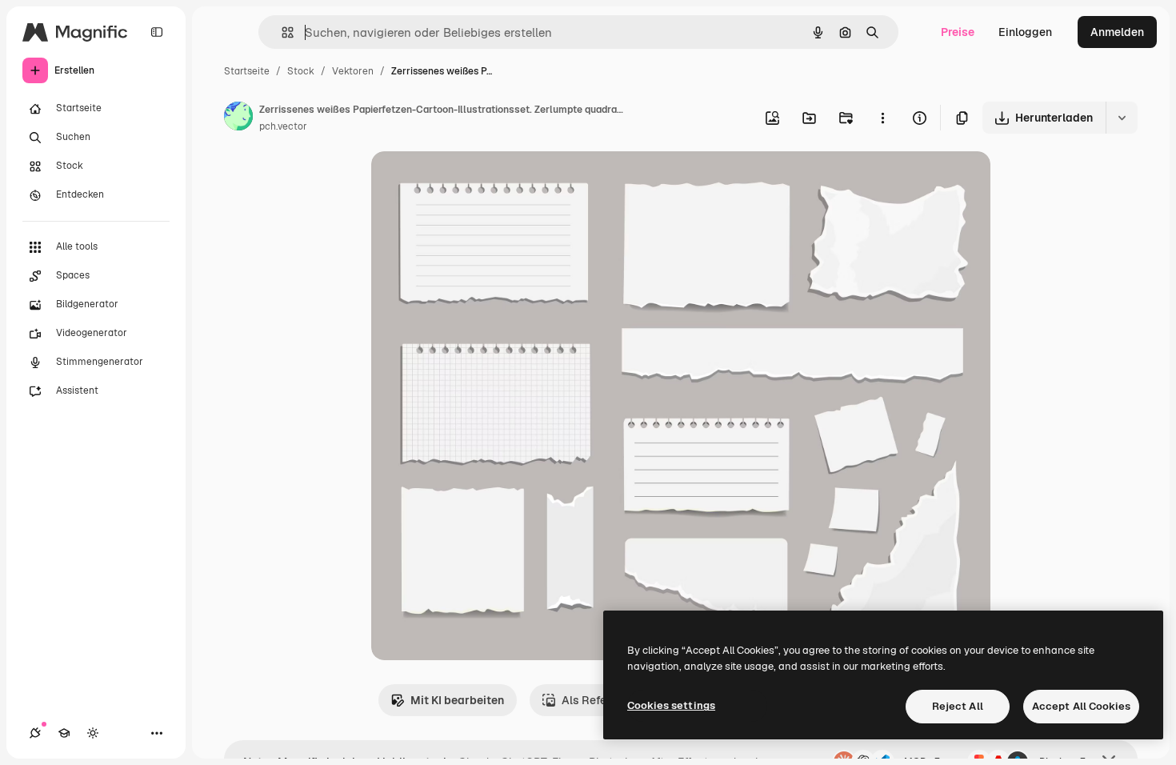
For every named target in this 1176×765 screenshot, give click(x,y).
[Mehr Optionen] (882, 118)
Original (473, 182)
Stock (300, 71)
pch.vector (283, 126)
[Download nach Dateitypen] (1122, 118)
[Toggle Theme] (93, 733)
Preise (957, 32)
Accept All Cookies (1081, 706)
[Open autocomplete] (281, 32)
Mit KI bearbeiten (457, 700)
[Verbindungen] (35, 733)
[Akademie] (64, 733)
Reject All (957, 706)
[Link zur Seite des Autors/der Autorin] (238, 118)
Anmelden (1117, 32)
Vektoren (353, 71)
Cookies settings (671, 705)
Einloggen (1025, 32)
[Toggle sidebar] (157, 32)
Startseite (247, 71)
